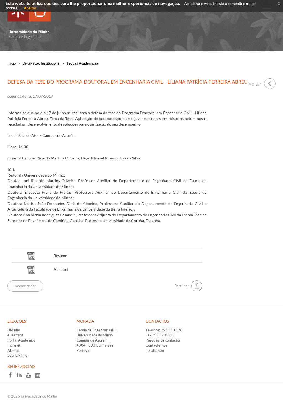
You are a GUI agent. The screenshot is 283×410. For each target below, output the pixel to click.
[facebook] (12, 377)
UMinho (13, 330)
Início (11, 63)
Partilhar (181, 285)
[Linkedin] (21, 377)
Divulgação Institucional (41, 63)
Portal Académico (21, 340)
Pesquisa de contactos (163, 340)
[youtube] (30, 377)
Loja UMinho (17, 355)
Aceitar (30, 8)
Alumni (13, 350)
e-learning (15, 335)
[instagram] (39, 377)
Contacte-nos (156, 345)
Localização (155, 350)
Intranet (13, 345)
